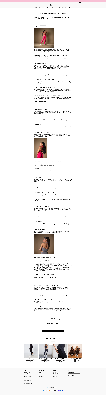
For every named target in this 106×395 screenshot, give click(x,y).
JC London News (56, 372)
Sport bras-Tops (26, 373)
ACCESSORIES (68, 7)
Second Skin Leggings (27, 376)
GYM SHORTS (61, 7)
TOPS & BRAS (46, 7)
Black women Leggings (27, 377)
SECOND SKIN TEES (53, 7)
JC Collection (55, 379)
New (36, 7)
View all (53, 340)
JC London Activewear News (54, 10)
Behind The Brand (56, 373)
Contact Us (40, 372)
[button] (28, 360)
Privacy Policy (55, 376)
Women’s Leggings (27, 372)
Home (48, 10)
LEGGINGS (40, 7)
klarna (39, 377)
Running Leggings (26, 384)
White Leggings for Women (28, 383)
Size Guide (40, 373)
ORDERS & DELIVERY (42, 376)
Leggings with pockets (27, 380)
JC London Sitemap (56, 377)
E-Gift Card (25, 379)
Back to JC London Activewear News (54, 330)
